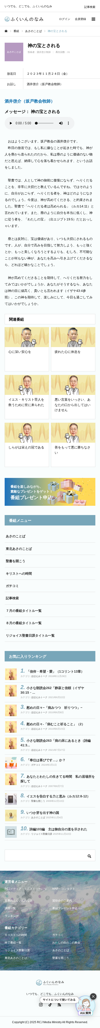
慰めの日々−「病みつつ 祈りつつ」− (54, 707)
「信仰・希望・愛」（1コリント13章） (55, 671)
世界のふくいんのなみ (19, 900)
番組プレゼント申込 (64, 908)
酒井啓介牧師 (44, 52)
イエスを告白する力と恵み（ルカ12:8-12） (58, 796)
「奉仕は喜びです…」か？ (46, 760)
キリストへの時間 (19, 573)
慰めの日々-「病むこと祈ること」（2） (56, 724)
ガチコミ (12, 586)
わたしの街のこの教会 (66, 942)
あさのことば (15, 536)
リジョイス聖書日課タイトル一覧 (30, 635)
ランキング (12, 916)
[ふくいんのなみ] (24, 19)
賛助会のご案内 (62, 900)
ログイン (64, 19)
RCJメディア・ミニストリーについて (26, 891)
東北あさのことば (19, 549)
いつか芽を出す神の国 (43, 813)
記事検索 (89, 7)
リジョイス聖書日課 (41, 834)
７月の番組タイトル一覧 (24, 610)
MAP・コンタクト (63, 888)
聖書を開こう (15, 561)
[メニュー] (93, 19)
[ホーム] (6, 31)
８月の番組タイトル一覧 (24, 623)
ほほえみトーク (39, 676)
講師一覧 (10, 908)
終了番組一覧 (13, 942)
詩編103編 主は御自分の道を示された (58, 829)
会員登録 (80, 19)
